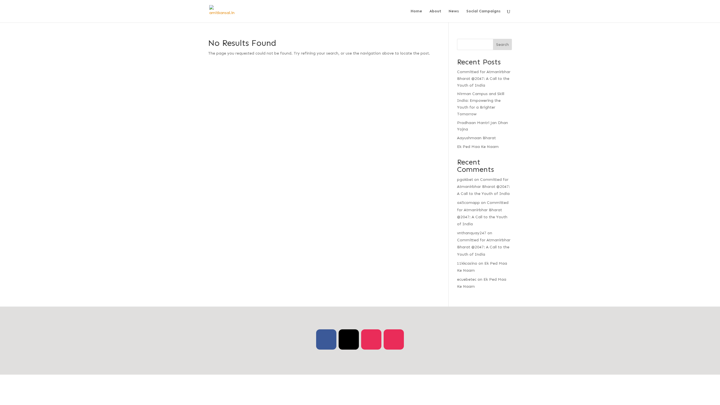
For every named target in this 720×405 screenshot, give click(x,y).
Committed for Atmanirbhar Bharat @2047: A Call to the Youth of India (483, 78)
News (454, 11)
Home (416, 11)
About (435, 11)
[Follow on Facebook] (326, 339)
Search (502, 44)
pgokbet (465, 179)
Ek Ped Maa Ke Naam (478, 146)
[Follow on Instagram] (371, 339)
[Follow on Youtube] (394, 339)
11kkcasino (467, 263)
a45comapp (468, 202)
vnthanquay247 (471, 233)
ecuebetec (466, 279)
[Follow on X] (349, 339)
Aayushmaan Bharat (476, 138)
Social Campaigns (483, 11)
